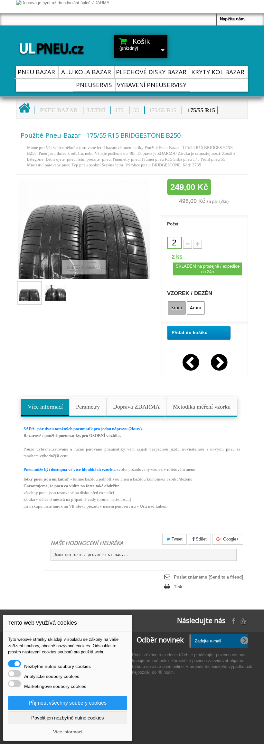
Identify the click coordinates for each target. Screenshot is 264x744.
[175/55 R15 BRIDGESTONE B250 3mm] (29, 293)
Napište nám (232, 18)
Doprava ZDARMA (136, 406)
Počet (172, 224)
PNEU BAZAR (36, 72)
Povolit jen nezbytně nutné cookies (67, 717)
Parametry (88, 406)
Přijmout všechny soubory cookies (68, 703)
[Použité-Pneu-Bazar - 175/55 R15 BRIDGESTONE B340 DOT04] (218, 361)
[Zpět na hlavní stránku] (24, 108)
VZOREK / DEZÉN (190, 293)
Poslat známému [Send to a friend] (208, 577)
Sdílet (200, 539)
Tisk (178, 586)
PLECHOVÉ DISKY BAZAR (151, 72)
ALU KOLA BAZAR (86, 72)
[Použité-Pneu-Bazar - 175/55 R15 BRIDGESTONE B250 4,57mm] (56, 293)
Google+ (230, 539)
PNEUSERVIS (94, 85)
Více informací (45, 406)
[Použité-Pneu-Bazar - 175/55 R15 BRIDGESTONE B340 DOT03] (190, 361)
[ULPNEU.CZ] (51, 47)
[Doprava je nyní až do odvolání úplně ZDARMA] (132, 6)
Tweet (176, 539)
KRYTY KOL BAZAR (217, 72)
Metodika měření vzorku (202, 406)
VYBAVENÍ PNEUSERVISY (151, 85)
